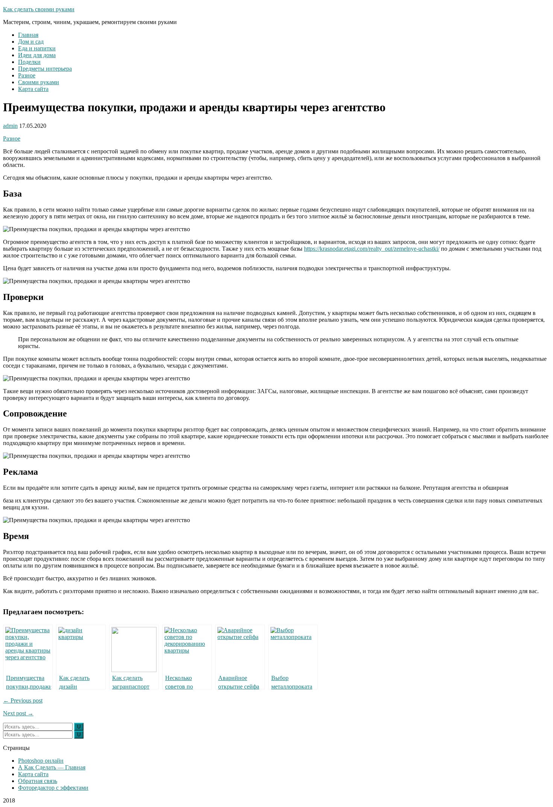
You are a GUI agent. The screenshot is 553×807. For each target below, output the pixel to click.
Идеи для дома (37, 55)
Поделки (29, 62)
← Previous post (23, 700)
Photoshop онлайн (41, 760)
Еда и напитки (37, 48)
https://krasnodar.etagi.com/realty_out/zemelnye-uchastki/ (371, 248)
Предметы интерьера (45, 68)
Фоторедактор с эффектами (53, 787)
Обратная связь (37, 781)
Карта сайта (33, 89)
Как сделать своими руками (38, 9)
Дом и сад (31, 41)
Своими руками (38, 82)
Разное (26, 75)
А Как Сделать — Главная (51, 767)
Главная (28, 35)
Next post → (18, 713)
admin (10, 126)
